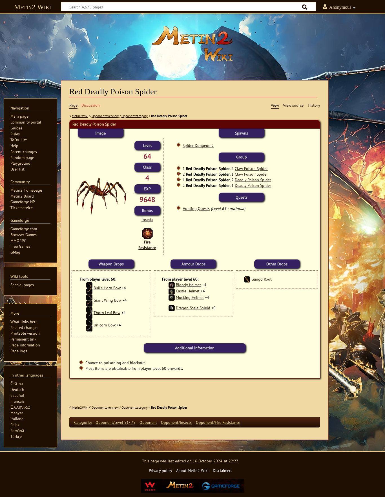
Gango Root (261, 279)
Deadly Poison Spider (253, 179)
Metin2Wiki (80, 116)
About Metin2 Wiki (192, 470)
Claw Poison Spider (251, 168)
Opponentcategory (134, 116)
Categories (83, 422)
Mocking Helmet (190, 297)
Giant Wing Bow (107, 300)
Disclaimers (222, 470)
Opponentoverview (105, 116)
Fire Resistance (147, 244)
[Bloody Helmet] (172, 284)
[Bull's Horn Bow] (89, 287)
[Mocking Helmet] (172, 297)
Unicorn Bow (105, 325)
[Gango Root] (247, 279)
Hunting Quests (196, 208)
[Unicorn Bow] (89, 325)
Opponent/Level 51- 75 (116, 422)
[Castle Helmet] (172, 291)
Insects (147, 219)
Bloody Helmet (188, 284)
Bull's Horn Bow (107, 287)
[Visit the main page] (192, 44)
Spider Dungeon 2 (198, 145)
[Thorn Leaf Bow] (89, 312)
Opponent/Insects (176, 422)
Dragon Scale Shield (193, 307)
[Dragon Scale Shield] (172, 307)
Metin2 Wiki (32, 7)
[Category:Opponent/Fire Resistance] (147, 233)
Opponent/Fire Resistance (218, 422)
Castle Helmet (188, 291)
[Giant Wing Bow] (89, 300)
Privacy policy (160, 470)
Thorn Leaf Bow (107, 312)
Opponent (148, 422)
